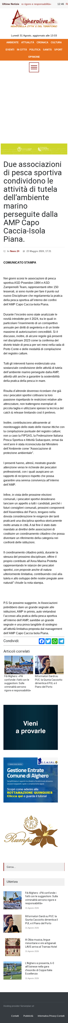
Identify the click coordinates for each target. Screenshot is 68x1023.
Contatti (15, 1016)
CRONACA (42, 42)
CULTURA (56, 42)
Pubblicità (28, 1016)
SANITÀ (47, 49)
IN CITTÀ (22, 49)
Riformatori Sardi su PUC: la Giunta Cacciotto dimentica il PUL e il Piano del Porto (41, 920)
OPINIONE (34, 57)
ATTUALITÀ (27, 42)
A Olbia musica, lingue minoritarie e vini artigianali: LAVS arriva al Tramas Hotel (41, 943)
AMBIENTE (12, 42)
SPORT (58, 49)
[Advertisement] (34, 108)
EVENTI (10, 49)
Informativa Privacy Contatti (51, 1016)
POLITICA (34, 49)
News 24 (14, 251)
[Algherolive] (34, 27)
